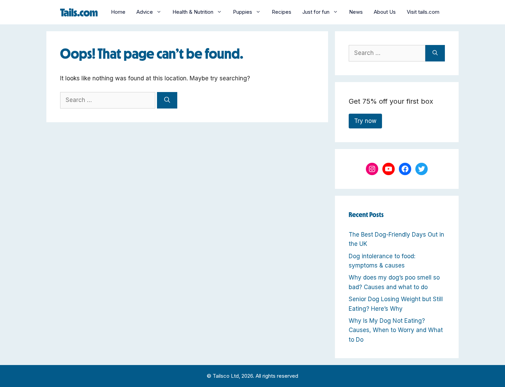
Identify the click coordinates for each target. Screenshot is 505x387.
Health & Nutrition (192, 12)
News (356, 12)
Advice (144, 12)
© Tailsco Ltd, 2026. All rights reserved (252, 376)
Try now (365, 120)
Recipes (281, 12)
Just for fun (315, 12)
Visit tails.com (423, 12)
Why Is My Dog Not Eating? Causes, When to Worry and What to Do (396, 330)
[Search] (167, 100)
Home (118, 12)
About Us (385, 12)
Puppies (242, 12)
